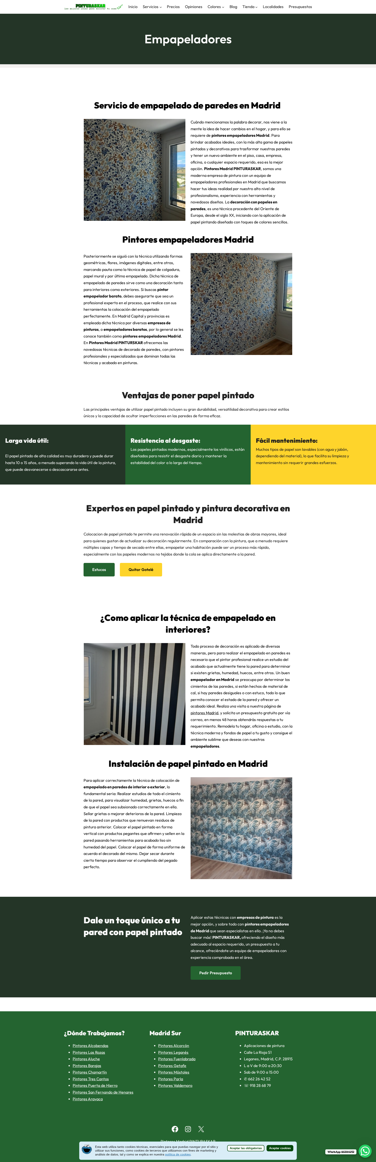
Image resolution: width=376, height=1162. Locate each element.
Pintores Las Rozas (89, 1052)
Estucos (99, 569)
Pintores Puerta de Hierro (95, 1085)
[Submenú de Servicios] (160, 7)
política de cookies (178, 1154)
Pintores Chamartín (90, 1072)
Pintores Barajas (87, 1065)
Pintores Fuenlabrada (176, 1058)
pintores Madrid (204, 712)
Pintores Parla (170, 1078)
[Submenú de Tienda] (256, 7)
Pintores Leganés (173, 1052)
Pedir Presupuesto (215, 972)
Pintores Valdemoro (175, 1085)
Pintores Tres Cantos (91, 1078)
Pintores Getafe (172, 1065)
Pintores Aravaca (88, 1098)
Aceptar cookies (280, 1148)
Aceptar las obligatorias (246, 1148)
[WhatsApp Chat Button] (365, 1151)
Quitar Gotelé (141, 569)
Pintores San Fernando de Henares (103, 1092)
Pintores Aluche (86, 1058)
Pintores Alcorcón (173, 1045)
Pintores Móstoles (173, 1072)
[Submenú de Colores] (223, 7)
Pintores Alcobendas (90, 1045)
